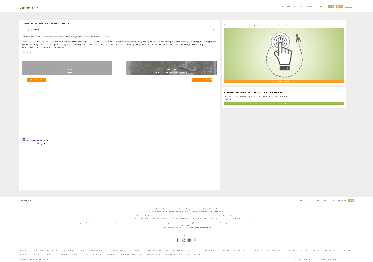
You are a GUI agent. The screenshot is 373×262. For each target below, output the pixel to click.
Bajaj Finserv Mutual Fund (68, 250)
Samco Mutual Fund (76, 254)
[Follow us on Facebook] (178, 240)
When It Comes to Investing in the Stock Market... (171, 73)
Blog (295, 6)
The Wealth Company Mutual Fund (152, 254)
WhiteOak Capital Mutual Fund (192, 254)
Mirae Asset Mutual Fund (289, 250)
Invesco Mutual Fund (209, 250)
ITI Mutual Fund (221, 250)
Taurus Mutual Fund (136, 254)
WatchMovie (26, 52)
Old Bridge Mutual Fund (344, 250)
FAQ (302, 6)
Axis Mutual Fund (55, 250)
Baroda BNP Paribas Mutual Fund (98, 250)
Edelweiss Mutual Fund (139, 250)
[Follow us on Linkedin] (189, 240)
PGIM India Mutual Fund (26, 254)
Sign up (339, 7)
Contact (309, 6)
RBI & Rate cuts (67, 73)
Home (281, 6)
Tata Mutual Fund (124, 254)
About (288, 6)
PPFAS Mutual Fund (38, 254)
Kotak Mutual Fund (246, 250)
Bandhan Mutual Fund (82, 250)
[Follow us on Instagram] (184, 240)
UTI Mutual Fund (178, 254)
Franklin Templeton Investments (155, 250)
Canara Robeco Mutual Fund (115, 250)
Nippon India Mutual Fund (330, 250)
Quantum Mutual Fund (63, 254)
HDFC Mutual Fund (170, 250)
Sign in (331, 7)
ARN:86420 (333, 260)
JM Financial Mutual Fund (233, 250)
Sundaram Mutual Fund (112, 254)
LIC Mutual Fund (258, 250)
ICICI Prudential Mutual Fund (195, 250)
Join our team (320, 6)
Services (324, 200)
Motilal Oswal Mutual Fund (303, 250)
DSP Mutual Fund (128, 250)
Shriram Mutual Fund (98, 254)
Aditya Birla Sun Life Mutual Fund (41, 250)
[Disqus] (119, 107)
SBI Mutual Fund (87, 254)
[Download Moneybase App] (195, 240)
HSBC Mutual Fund (181, 250)
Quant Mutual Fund (50, 254)
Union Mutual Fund (167, 254)
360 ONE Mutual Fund (25, 250)
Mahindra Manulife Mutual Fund (272, 250)
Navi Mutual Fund (317, 250)
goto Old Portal (348, 6)
